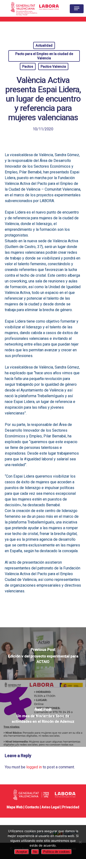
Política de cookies (56, 851)
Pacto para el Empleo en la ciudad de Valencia (44, 56)
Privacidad (70, 807)
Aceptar (21, 851)
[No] (80, 842)
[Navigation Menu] (77, 8)
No (35, 851)
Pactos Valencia (53, 66)
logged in (34, 767)
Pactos (27, 66)
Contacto (32, 807)
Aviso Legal (51, 807)
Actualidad (44, 45)
